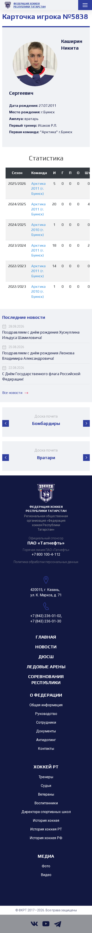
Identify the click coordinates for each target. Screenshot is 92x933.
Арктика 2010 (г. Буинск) (38, 230)
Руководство (46, 714)
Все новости (12, 393)
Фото (46, 866)
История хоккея (46, 820)
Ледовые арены (46, 666)
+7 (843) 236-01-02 (45, 616)
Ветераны (46, 794)
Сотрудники (46, 722)
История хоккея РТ (46, 829)
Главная (46, 636)
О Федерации (46, 695)
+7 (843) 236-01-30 (45, 621)
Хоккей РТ (46, 766)
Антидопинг (46, 740)
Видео (46, 875)
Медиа (46, 856)
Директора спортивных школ (46, 812)
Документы (46, 731)
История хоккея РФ (46, 838)
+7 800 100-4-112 (46, 554)
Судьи (46, 786)
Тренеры (46, 777)
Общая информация (46, 705)
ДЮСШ (46, 656)
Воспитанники (46, 803)
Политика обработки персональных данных (46, 562)
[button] (5, 423)
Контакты (46, 748)
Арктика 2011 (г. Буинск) (38, 188)
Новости (45, 646)
